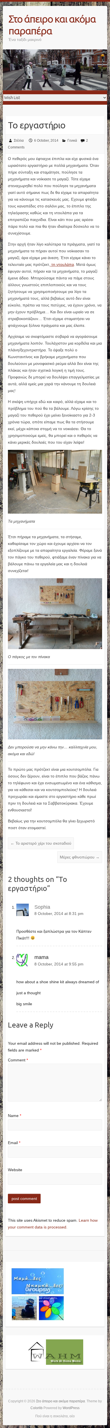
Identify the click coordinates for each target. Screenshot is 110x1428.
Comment (18, 1060)
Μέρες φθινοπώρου (80, 857)
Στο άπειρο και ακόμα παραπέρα (52, 24)
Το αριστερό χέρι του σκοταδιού (40, 843)
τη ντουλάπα (62, 264)
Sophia (42, 907)
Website (15, 1170)
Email (14, 1142)
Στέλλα (19, 141)
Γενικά (72, 141)
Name (14, 1115)
